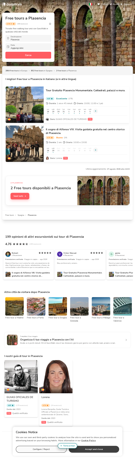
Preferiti (104, 4)
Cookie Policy (88, 440)
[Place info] (50, 24)
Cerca (28, 55)
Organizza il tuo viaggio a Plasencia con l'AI (47, 339)
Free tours (9, 215)
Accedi (116, 4)
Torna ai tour (69, 446)
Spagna (21, 215)
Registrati (128, 4)
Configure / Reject (41, 449)
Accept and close (94, 449)
